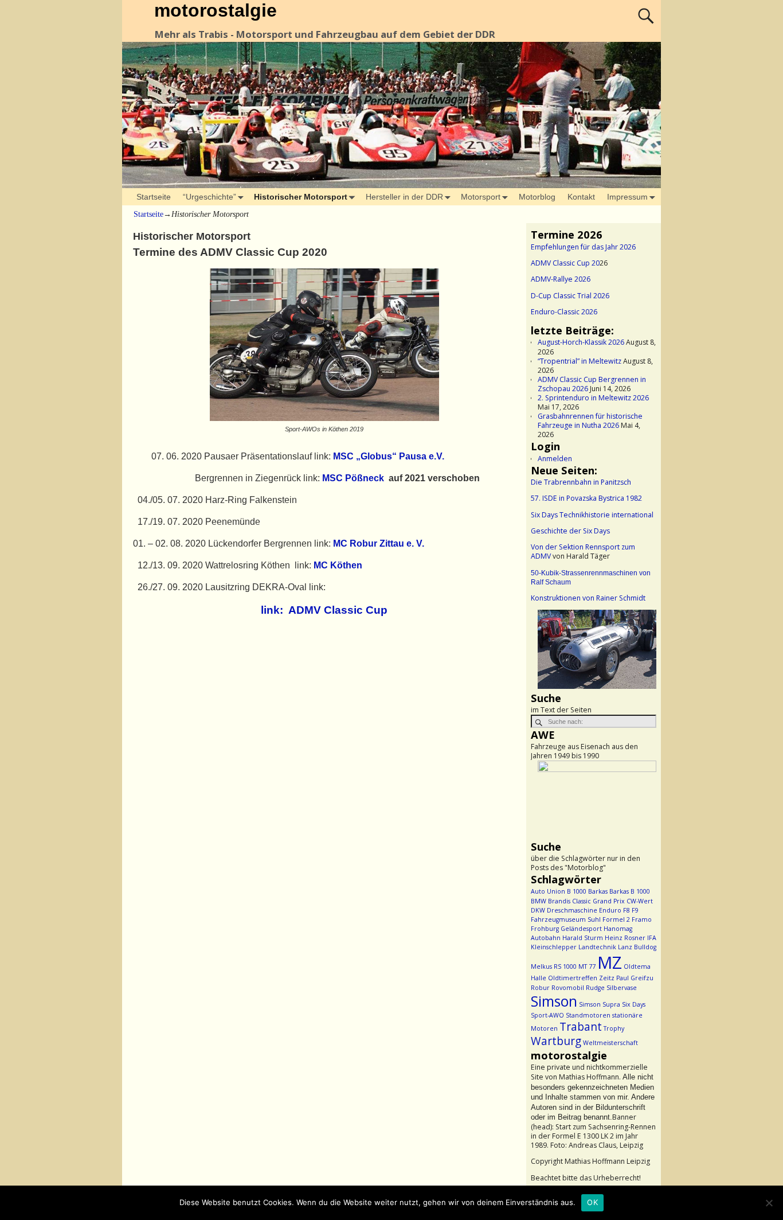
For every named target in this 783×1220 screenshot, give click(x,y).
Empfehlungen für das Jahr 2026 (583, 247)
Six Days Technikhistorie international (592, 515)
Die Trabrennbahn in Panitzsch (581, 482)
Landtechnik (597, 947)
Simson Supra (599, 1004)
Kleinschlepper (554, 947)
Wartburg (556, 1041)
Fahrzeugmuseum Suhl (566, 919)
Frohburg (545, 929)
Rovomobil (567, 988)
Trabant (580, 1026)
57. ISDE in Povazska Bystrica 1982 (586, 498)
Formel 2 (616, 919)
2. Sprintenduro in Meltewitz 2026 (593, 398)
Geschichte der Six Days (570, 531)
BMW (538, 901)
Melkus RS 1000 (554, 966)
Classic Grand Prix (598, 901)
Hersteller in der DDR (404, 196)
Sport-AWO (547, 1015)
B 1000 (576, 891)
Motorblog (537, 196)
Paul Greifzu (634, 978)
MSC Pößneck (353, 478)
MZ (609, 962)
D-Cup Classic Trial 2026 (570, 296)
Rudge (595, 988)
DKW (538, 910)
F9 (635, 910)
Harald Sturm (582, 938)
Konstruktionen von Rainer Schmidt (588, 598)
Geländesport (581, 929)
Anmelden (555, 458)
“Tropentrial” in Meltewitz (579, 361)
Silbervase (621, 988)
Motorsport (480, 196)
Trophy (614, 1028)
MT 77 (587, 966)
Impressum (627, 196)
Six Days (633, 1004)
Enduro (610, 910)
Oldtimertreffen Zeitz (581, 978)
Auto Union (548, 891)
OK (592, 1202)
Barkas (598, 891)
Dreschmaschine (572, 910)
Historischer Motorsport (300, 196)
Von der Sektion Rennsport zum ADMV (583, 551)
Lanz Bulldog (637, 947)
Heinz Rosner (625, 938)
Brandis (559, 901)
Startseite (153, 196)
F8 (626, 910)
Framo (642, 919)
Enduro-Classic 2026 (564, 312)
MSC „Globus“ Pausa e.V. (388, 456)
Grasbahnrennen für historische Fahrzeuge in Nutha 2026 (590, 420)
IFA (651, 938)
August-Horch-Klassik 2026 (581, 342)
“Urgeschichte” (209, 196)
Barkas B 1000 (629, 891)
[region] (593, 650)
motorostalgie (215, 10)
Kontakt (581, 196)
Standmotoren (588, 1015)
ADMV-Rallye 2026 (560, 279)
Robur (540, 988)
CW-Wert (640, 901)
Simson (554, 1001)
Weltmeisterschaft (610, 1043)
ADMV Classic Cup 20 (565, 263)
